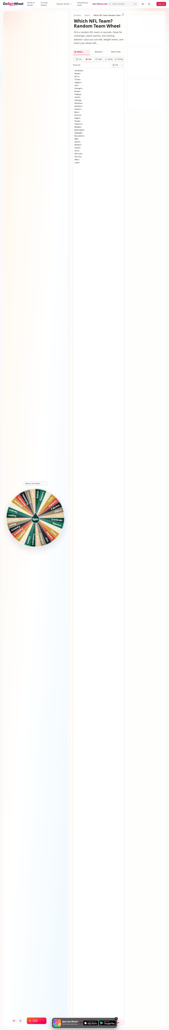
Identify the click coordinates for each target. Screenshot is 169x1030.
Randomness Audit (82, 3)
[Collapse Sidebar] (123, 15)
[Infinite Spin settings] (43, 1021)
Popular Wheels (63, 4)
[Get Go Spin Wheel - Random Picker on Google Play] (107, 1022)
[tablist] (98, 52)
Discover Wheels (44, 3)
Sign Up (161, 4)
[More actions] (122, 65)
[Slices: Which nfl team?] (88, 52)
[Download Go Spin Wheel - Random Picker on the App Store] (90, 1022)
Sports (87, 15)
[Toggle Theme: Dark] (149, 4)
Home (78, 15)
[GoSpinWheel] (13, 4)
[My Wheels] (143, 3)
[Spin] (35, 518)
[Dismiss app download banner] (116, 1018)
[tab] (79, 52)
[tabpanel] (98, 537)
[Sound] (14, 1020)
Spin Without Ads (99, 4)
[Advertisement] (146, 30)
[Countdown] (20, 1020)
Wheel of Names (31, 3)
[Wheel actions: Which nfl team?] (44, 483)
